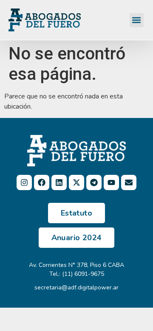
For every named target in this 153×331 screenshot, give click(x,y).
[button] (137, 20)
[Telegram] (94, 182)
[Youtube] (111, 182)
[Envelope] (128, 182)
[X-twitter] (76, 182)
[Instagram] (24, 182)
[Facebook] (41, 182)
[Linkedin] (59, 182)
